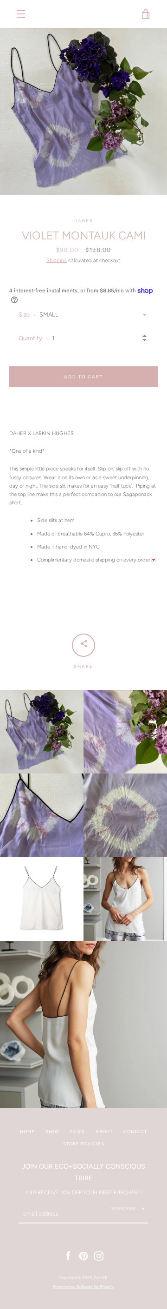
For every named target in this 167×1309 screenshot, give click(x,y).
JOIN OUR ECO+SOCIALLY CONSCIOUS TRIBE (83, 1172)
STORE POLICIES (83, 1143)
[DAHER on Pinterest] (83, 1255)
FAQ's (77, 1131)
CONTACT (135, 1131)
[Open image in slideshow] (83, 111)
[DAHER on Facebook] (68, 1255)
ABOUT (104, 1131)
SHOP (52, 1131)
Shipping (56, 260)
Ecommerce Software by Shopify (83, 1286)
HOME (27, 1131)
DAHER (101, 1277)
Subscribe (123, 1208)
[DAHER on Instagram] (98, 1255)
